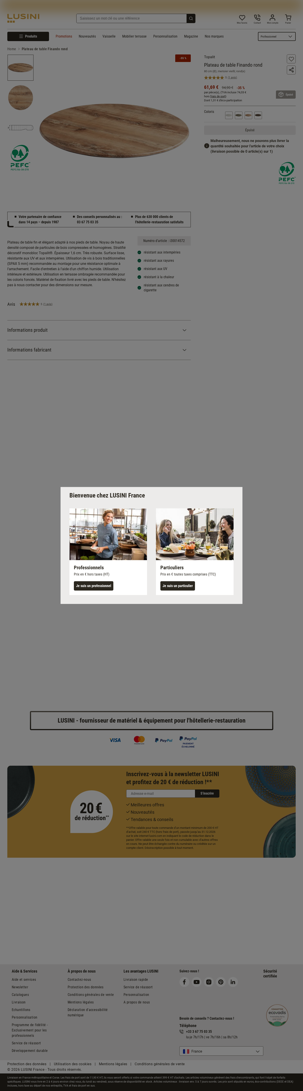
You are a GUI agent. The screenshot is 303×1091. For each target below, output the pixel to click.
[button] (108, 551)
